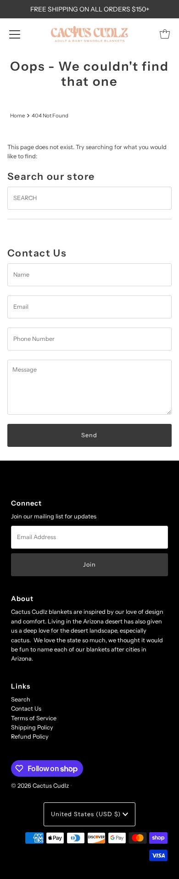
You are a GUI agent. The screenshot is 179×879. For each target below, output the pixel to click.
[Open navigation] (14, 33)
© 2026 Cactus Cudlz (40, 785)
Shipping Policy (32, 727)
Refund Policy (30, 736)
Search (20, 699)
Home (17, 115)
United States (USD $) (87, 814)
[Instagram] (89, 479)
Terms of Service (33, 718)
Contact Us (26, 708)
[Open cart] (164, 34)
